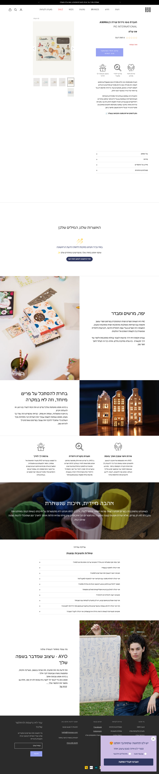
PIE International (125, 26)
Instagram (97, 731)
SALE (60, 10)
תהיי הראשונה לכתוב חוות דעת (79, 259)
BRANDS (95, 10)
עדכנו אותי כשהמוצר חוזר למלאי (109, 52)
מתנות (82, 10)
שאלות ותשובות (116, 731)
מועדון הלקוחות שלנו (136, 731)
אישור (36, 754)
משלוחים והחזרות (115, 727)
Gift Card (140, 727)
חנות (117, 10)
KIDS (71, 10)
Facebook (98, 727)
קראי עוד (63, 687)
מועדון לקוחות (46, 10)
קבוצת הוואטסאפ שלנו (93, 735)
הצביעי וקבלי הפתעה (129, 762)
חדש (107, 10)
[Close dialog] (153, 739)
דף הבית (36, 18)
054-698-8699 (72, 743)
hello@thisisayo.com (70, 732)
